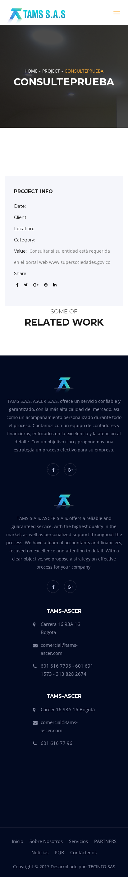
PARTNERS (105, 841)
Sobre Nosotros (46, 841)
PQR (59, 852)
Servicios (78, 841)
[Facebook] (53, 469)
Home (31, 71)
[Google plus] (70, 469)
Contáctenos (83, 852)
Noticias (39, 852)
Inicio (17, 841)
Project (51, 71)
